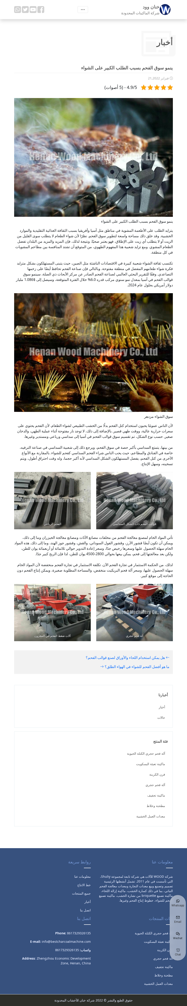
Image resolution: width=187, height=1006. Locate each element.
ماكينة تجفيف (156, 795)
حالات (161, 717)
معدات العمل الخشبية (150, 816)
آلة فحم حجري (155, 785)
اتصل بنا (85, 910)
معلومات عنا (82, 876)
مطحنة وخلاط (156, 806)
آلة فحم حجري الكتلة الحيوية (146, 753)
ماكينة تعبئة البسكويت (150, 764)
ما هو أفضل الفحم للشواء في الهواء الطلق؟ (136, 666)
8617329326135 (67, 950)
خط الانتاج (84, 885)
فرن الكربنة (157, 774)
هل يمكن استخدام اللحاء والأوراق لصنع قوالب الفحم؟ (126, 657)
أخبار (162, 707)
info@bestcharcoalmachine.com (66, 941)
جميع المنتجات (81, 893)
